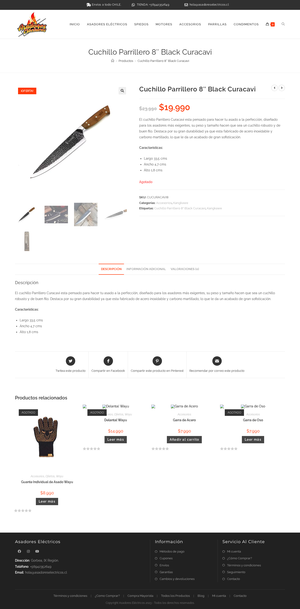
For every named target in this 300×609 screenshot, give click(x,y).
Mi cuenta (234, 551)
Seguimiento (236, 572)
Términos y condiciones (244, 565)
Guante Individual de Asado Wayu (47, 482)
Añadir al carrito (184, 439)
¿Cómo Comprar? (239, 558)
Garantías (166, 572)
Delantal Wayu (115, 420)
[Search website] (283, 24)
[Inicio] (112, 61)
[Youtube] (37, 551)
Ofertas (50, 476)
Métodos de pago (172, 551)
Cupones (166, 558)
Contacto (233, 579)
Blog (201, 596)
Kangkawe (180, 203)
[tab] (111, 269)
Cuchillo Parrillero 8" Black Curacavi (180, 208)
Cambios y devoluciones (177, 579)
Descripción (111, 269)
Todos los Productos (175, 596)
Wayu (59, 476)
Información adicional (146, 269)
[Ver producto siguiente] (281, 88)
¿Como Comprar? (107, 596)
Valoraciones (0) (185, 269)
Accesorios (164, 203)
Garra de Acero (184, 420)
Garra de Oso (253, 420)
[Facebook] (19, 551)
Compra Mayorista (140, 596)
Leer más (47, 501)
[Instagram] (28, 551)
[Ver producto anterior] (274, 88)
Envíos (164, 565)
